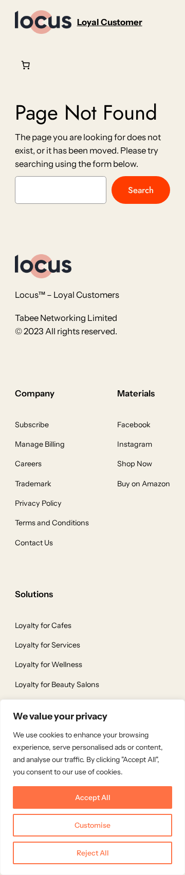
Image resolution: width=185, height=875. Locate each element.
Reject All (93, 853)
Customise (92, 825)
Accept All (92, 797)
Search (141, 190)
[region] (92, 787)
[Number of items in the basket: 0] (25, 65)
